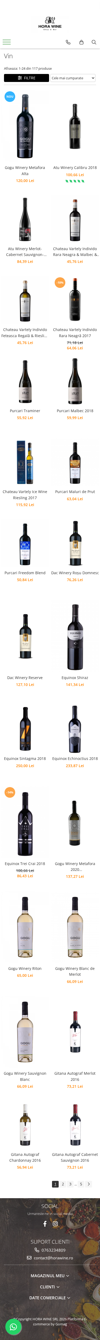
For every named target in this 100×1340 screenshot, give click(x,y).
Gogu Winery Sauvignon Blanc (25, 1076)
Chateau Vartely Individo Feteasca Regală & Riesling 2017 (25, 333)
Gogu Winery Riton (25, 968)
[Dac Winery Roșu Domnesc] (75, 543)
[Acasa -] (50, 23)
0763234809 (53, 1250)
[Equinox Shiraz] (75, 636)
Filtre (28, 77)
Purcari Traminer (25, 410)
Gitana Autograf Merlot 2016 (74, 1076)
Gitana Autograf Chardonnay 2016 (25, 1157)
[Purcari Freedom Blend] (25, 543)
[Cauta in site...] (94, 42)
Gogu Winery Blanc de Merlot (75, 971)
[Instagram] (55, 1224)
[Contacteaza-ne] (68, 42)
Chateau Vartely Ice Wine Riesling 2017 (25, 494)
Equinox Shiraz (75, 677)
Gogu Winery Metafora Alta (25, 170)
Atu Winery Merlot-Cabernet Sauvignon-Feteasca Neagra (25, 252)
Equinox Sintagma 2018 (25, 758)
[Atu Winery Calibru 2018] (75, 126)
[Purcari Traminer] (25, 381)
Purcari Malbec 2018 (75, 410)
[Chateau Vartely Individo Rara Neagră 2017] (75, 300)
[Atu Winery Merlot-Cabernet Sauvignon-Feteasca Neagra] (25, 219)
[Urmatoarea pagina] (88, 1184)
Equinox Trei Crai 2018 (25, 863)
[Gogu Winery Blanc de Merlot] (75, 927)
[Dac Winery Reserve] (25, 636)
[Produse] (7, 44)
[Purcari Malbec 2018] (75, 381)
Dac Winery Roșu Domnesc (75, 572)
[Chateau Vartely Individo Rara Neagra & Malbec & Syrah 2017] (75, 219)
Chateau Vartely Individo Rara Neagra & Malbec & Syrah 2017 (75, 252)
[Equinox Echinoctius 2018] (75, 729)
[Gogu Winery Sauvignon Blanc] (25, 1032)
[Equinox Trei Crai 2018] (25, 822)
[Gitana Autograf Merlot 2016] (75, 1032)
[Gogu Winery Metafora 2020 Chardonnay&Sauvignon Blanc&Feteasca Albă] (75, 822)
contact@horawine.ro (53, 1257)
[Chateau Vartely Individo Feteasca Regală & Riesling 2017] (25, 300)
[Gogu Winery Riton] (25, 927)
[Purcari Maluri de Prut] (75, 462)
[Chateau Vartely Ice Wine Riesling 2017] (25, 462)
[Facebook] (45, 1224)
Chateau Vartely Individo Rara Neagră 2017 (75, 332)
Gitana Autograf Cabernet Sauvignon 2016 (75, 1157)
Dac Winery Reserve (25, 677)
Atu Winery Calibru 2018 (75, 167)
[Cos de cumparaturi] (81, 42)
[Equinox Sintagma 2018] (25, 729)
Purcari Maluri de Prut (75, 491)
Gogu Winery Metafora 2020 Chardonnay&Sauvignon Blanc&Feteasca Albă (75, 867)
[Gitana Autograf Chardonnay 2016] (25, 1125)
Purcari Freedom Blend (25, 572)
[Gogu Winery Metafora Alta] (25, 126)
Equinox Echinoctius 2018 (75, 758)
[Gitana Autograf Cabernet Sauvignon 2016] (75, 1125)
